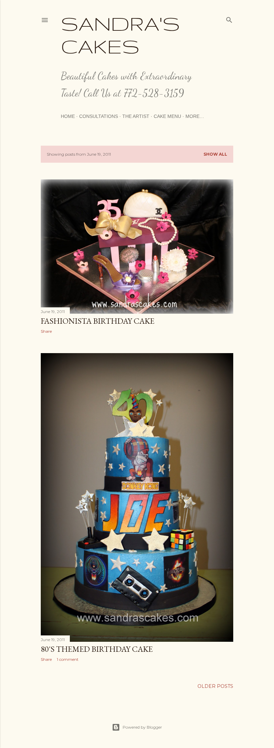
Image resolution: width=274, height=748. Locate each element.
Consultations (98, 116)
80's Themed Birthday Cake (97, 649)
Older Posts (215, 686)
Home (68, 116)
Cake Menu (167, 116)
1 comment (68, 659)
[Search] (229, 18)
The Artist (135, 116)
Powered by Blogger (142, 727)
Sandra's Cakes (120, 34)
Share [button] (46, 331)
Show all (215, 154)
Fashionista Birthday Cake (97, 321)
